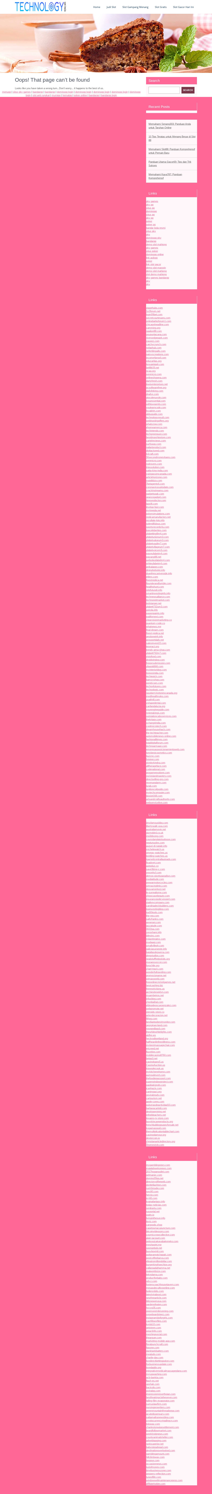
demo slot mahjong (156, 244)
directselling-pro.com (157, 779)
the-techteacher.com (157, 732)
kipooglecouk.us (155, 1068)
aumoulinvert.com (155, 1075)
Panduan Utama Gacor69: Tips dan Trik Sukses (170, 163)
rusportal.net (152, 1211)
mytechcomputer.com (158, 792)
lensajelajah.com (155, 364)
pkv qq (149, 204)
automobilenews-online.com (161, 736)
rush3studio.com (155, 1188)
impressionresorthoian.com (161, 1394)
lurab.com (151, 785)
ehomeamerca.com (156, 427)
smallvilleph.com (155, 945)
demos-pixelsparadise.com (160, 875)
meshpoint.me (153, 1244)
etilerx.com (152, 576)
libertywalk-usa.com (157, 826)
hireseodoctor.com (156, 500)
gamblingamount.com (157, 1453)
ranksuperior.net (154, 1443)
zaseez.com (152, 341)
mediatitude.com (155, 879)
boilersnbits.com (155, 1291)
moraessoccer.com (156, 962)
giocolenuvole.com (156, 397)
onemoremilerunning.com (160, 1311)
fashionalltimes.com (157, 739)
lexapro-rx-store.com (157, 1118)
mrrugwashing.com (156, 1374)
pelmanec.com (154, 1174)
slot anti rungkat (41, 95)
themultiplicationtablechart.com (162, 1131)
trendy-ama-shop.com (158, 649)
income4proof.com (156, 357)
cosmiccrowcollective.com (160, 1234)
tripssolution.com (155, 467)
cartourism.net (154, 1098)
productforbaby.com (157, 1277)
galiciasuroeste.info (156, 948)
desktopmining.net (156, 1111)
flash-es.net (152, 1380)
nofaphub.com (153, 347)
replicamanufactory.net (158, 517)
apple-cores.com (155, 1101)
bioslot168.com (154, 795)
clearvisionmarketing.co (159, 619)
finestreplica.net (154, 580)
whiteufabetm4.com (156, 563)
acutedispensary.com (157, 1414)
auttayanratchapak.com (159, 1254)
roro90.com (152, 1191)
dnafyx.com (152, 394)
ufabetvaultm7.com (156, 543)
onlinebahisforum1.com (158, 321)
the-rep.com (152, 915)
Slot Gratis (161, 7)
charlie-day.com (154, 1357)
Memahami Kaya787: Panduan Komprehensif (165, 176)
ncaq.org (151, 370)
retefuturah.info (154, 590)
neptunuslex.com (155, 842)
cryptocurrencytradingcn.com (162, 1420)
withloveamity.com (156, 404)
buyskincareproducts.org (159, 1121)
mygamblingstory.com (158, 1165)
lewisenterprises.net (157, 384)
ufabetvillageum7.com (158, 546)
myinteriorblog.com (156, 669)
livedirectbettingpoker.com (160, 1360)
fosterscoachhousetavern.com (162, 1284)
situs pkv (151, 231)
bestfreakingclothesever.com (161, 1397)
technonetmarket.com (158, 600)
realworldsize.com (156, 1271)
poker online (80, 95)
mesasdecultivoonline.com (160, 1287)
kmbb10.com (153, 1324)
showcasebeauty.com (158, 895)
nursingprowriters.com (158, 1407)
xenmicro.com (154, 374)
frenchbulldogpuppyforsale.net (162, 1124)
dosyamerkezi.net (155, 889)
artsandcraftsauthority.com (160, 799)
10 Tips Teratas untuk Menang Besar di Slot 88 (172, 138)
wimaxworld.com (155, 978)
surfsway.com (153, 444)
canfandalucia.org (155, 706)
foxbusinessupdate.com (159, 1364)
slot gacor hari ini (183, 7)
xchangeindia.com (156, 722)
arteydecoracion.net (156, 1015)
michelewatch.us (155, 849)
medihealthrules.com (157, 696)
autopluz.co (152, 865)
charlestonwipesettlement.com (162, 1427)
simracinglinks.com (156, 885)
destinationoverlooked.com (160, 1450)
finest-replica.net (155, 633)
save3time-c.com (155, 869)
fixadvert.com (153, 862)
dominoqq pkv (153, 237)
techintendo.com (155, 430)
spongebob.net (154, 1248)
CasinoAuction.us (155, 1065)
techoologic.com (155, 689)
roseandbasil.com (155, 1028)
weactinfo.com (154, 1331)
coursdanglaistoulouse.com (161, 839)
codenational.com (155, 769)
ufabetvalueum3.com (157, 540)
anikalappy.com (154, 566)
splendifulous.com (156, 523)
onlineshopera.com (156, 377)
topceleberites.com (156, 530)
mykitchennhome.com (158, 1071)
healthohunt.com (155, 586)
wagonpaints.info (155, 613)
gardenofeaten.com (156, 1304)
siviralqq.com (153, 1390)
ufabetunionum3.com (157, 536)
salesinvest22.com (156, 643)
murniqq (56, 95)
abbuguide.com (154, 414)
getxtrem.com (153, 1327)
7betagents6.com (155, 483)
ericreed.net (152, 1048)
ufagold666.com (154, 666)
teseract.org (152, 646)
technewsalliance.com (158, 596)
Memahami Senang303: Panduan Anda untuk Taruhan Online (170, 125)
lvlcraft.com (152, 453)
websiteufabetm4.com (158, 560)
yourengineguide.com (157, 709)
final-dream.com (155, 629)
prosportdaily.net (155, 639)
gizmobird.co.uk (154, 832)
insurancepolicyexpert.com (160, 899)
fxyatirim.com (153, 410)
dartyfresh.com (154, 380)
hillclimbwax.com (155, 1457)
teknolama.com (154, 1274)
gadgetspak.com (155, 493)
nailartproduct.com (156, 447)
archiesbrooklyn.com (157, 992)
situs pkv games (22, 91)
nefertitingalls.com (156, 351)
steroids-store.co (155, 1011)
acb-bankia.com (154, 1377)
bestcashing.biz (154, 985)
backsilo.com (153, 1387)
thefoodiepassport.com (158, 1078)
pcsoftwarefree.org (156, 387)
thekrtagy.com (153, 719)
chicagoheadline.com (157, 324)
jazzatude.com (154, 925)
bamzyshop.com (155, 679)
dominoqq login (65, 91)
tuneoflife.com (153, 1477)
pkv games (152, 201)
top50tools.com (154, 912)
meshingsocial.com (156, 1334)
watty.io (150, 1214)
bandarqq (151, 241)
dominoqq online (155, 254)
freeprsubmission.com (158, 663)
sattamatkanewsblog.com (160, 1417)
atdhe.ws (151, 1035)
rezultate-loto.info (155, 520)
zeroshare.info (153, 932)
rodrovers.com (154, 463)
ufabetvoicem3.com (156, 550)
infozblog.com (153, 998)
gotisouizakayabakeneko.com (162, 1241)
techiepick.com (154, 676)
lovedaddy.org (153, 1367)
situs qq (150, 207)
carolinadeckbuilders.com (160, 905)
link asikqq (152, 257)
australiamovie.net (156, 829)
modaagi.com (153, 942)
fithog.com (151, 1018)
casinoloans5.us (155, 1061)
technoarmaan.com (156, 746)
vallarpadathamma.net (158, 1267)
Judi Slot (111, 7)
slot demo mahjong (156, 274)
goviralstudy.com (155, 1094)
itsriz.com (151, 1221)
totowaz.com (153, 1423)
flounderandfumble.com (158, 583)
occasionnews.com (156, 1463)
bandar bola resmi (155, 227)
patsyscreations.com (157, 354)
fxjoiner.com (152, 759)
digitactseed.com (155, 450)
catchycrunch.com (156, 344)
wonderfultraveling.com (158, 972)
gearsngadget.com (156, 497)
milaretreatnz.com (156, 938)
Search (154, 80)
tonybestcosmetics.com (159, 752)
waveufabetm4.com (156, 553)
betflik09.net (152, 367)
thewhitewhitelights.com (159, 1031)
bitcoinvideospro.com (157, 1231)
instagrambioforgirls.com (159, 1317)
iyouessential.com (156, 400)
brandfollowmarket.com (158, 1430)
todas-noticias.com (156, 1204)
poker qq (151, 224)
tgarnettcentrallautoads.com (161, 859)
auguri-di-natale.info (156, 846)
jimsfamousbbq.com (157, 822)
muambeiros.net (155, 995)
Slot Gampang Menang (135, 7)
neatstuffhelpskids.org (158, 958)
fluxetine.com (153, 1051)
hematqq (67, 95)
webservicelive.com (157, 802)
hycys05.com (153, 1307)
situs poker (152, 251)
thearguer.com (154, 1337)
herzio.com (152, 1194)
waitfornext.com (154, 616)
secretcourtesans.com (158, 317)
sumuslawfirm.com (156, 1404)
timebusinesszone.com (158, 1470)
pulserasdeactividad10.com (161, 1104)
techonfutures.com (156, 686)
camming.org (153, 327)
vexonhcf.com (153, 872)
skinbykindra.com (155, 762)
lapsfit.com (152, 503)
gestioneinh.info (154, 636)
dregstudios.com (155, 955)
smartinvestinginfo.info (158, 593)
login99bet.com (154, 314)
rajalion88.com (154, 331)
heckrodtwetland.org (157, 1038)
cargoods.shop (154, 1224)
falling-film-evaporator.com (160, 1400)
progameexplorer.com (158, 772)
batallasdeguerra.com (157, 952)
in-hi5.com (151, 1198)
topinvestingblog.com (157, 909)
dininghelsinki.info (155, 570)
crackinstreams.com (157, 490)
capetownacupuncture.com (160, 1228)
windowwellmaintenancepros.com (164, 1480)
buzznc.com (152, 756)
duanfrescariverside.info (159, 573)
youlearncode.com (156, 407)
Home (96, 7)
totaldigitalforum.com (157, 742)
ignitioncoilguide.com (157, 789)
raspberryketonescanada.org (161, 692)
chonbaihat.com (154, 1002)
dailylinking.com (154, 390)
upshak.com (152, 1384)
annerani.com (153, 922)
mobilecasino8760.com (158, 1055)
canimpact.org (153, 1091)
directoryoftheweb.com (158, 1181)
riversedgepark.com (157, 337)
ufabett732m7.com (156, 653)
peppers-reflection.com (158, 1473)
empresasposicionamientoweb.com (165, 749)
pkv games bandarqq (157, 277)
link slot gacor (153, 264)
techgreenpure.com (156, 434)
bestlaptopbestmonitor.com (160, 1021)
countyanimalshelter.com (159, 1437)
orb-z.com (151, 1281)
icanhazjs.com (154, 1088)
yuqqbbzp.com (154, 480)
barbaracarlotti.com (156, 1108)
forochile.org (152, 965)
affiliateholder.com (155, 1483)
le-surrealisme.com (156, 892)
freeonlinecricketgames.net (160, 982)
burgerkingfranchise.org (159, 1264)
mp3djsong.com (154, 836)
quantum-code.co (155, 623)
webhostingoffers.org (157, 420)
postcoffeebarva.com (157, 1257)
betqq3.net (151, 1058)
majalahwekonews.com (159, 1168)
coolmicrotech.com (156, 726)
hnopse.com (152, 1460)
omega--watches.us (157, 852)
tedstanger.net (153, 603)
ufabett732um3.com (157, 606)
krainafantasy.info (155, 1201)
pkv (148, 234)
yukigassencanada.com (159, 473)
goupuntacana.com (156, 334)
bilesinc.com (153, 935)
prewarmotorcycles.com (159, 882)
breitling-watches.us (157, 855)
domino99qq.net (154, 1178)
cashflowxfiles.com (156, 1321)
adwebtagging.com (156, 1440)
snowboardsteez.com (157, 1314)
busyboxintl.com (155, 1251)
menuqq (6, 91)
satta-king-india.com (157, 470)
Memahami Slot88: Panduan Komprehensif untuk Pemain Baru (172, 151)
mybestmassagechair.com (160, 1045)
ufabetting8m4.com (156, 533)
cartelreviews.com (156, 440)
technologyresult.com (157, 417)
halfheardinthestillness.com (160, 1041)
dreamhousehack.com (158, 729)
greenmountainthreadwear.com (163, 1410)
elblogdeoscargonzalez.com (161, 1005)
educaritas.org (153, 361)
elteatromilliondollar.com (159, 1261)
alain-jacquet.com (155, 1238)
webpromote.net (154, 1008)
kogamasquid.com (156, 1128)
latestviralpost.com (156, 1294)
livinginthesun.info (155, 1218)
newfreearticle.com (156, 1297)
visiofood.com (153, 656)
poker (149, 221)
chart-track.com (154, 968)
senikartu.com (153, 1208)
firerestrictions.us (155, 988)
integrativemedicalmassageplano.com (166, 1370)
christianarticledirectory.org (160, 1141)
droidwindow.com (155, 659)
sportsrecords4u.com (157, 526)
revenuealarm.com (156, 782)
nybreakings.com (155, 712)
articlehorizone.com (156, 477)
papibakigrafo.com (156, 1085)
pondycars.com (154, 683)
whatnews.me (153, 626)
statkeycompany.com (157, 902)
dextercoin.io (153, 1138)
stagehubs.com (154, 307)
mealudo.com (153, 1354)
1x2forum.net (153, 311)
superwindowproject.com (159, 1081)
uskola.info (152, 609)
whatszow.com (154, 424)
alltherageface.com (156, 766)
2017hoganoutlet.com (157, 1171)
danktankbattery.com (157, 1350)
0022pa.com (152, 929)
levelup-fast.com (155, 507)
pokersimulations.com (158, 513)
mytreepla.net (153, 510)
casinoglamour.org (156, 1134)
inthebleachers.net (156, 1114)
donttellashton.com (156, 1184)
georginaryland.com (156, 1025)
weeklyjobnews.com (157, 1433)
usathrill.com (153, 699)
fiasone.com (152, 1347)
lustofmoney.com (155, 1467)
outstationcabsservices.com (161, 716)
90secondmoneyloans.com (160, 457)
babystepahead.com (157, 1447)
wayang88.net (153, 556)
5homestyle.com (155, 1144)
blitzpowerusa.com (156, 1301)
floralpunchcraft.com (157, 1344)
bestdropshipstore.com (158, 437)
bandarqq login (109, 95)
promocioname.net (156, 975)
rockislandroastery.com (158, 775)
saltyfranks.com (154, 919)
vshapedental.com (156, 702)
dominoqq (151, 211)
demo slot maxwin (156, 267)
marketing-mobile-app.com (160, 1340)
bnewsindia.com (155, 673)
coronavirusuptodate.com (160, 487)
